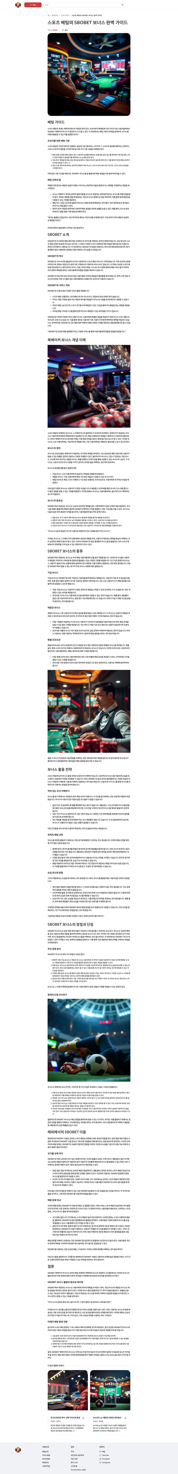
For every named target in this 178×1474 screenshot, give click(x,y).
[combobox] (83, 4)
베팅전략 (55, 15)
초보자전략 (65, 15)
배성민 (55, 30)
